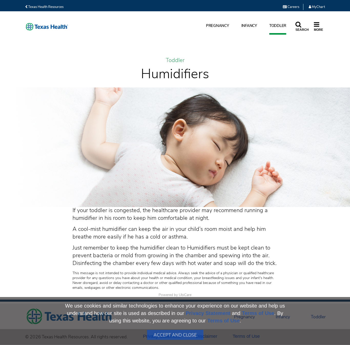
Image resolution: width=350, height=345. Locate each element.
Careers (293, 7)
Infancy (249, 25)
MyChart (318, 7)
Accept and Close (175, 335)
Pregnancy (217, 25)
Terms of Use (258, 313)
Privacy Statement (208, 313)
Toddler (277, 25)
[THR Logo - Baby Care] (47, 27)
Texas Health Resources (45, 7)
